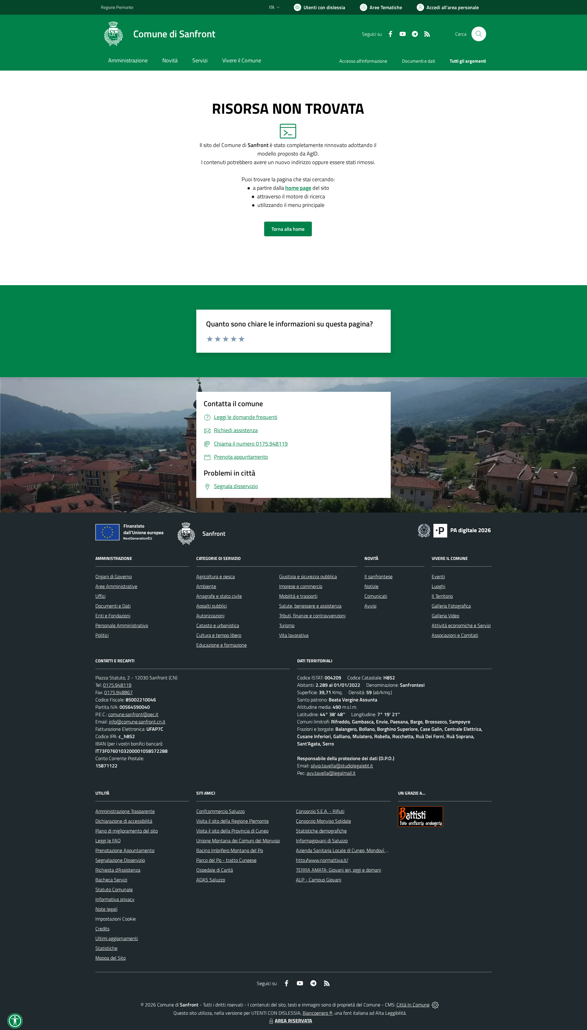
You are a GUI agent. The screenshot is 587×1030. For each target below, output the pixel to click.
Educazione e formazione (221, 645)
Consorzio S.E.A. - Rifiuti (320, 811)
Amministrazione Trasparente (125, 811)
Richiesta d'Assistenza (117, 870)
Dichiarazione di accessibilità (123, 821)
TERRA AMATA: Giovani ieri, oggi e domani (338, 870)
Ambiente (206, 586)
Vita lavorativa (293, 635)
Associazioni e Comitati (455, 635)
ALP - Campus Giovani (318, 879)
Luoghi (438, 586)
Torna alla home (288, 229)
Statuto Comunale (114, 889)
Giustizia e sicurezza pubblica (308, 576)
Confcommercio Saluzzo (220, 811)
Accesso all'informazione (363, 60)
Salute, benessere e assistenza (310, 605)
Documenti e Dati (113, 605)
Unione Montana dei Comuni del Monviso (238, 840)
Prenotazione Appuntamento (124, 850)
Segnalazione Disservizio (120, 860)
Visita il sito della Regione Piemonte (232, 821)
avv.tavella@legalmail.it (331, 773)
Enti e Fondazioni (112, 615)
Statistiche (106, 948)
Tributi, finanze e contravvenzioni (312, 615)
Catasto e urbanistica (217, 625)
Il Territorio (442, 596)
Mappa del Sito (110, 958)
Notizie (371, 586)
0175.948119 (117, 685)
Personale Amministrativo (121, 625)
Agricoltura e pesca (215, 576)
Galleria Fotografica (451, 605)
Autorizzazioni (210, 615)
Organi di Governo (113, 576)
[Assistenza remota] (435, 1004)
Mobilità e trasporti (298, 596)
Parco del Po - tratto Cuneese (226, 860)
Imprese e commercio (300, 586)
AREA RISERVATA (293, 1020)
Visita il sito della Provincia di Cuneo (232, 830)
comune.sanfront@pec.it (133, 714)
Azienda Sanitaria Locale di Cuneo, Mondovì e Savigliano (353, 850)
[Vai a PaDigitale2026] (454, 530)
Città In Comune (413, 1004)
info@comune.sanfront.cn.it (137, 721)
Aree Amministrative (116, 586)
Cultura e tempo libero (218, 635)
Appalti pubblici (211, 605)
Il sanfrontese (378, 576)
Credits (102, 928)
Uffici (100, 596)
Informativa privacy (115, 899)
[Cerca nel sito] (478, 34)
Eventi (438, 576)
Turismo (286, 625)
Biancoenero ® (317, 1013)
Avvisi (370, 605)
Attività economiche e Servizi (461, 625)
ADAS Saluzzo (210, 879)
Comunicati (375, 596)
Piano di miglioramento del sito (126, 830)
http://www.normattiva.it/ (322, 860)
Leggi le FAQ (108, 840)
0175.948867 (118, 692)
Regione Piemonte (117, 7)
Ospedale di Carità (214, 870)
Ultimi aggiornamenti (116, 938)
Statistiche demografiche (321, 830)
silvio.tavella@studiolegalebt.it (342, 765)
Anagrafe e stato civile (219, 596)
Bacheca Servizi (111, 879)
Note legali (106, 909)
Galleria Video (445, 615)
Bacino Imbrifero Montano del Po (229, 850)
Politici (102, 635)
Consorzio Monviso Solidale (323, 821)
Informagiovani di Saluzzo (322, 840)
